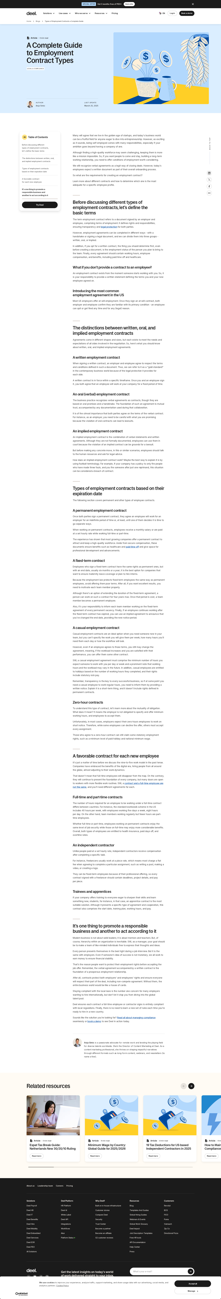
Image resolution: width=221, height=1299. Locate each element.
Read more (36, 1156)
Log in (172, 13)
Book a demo (186, 13)
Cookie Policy (62, 1286)
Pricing (115, 13)
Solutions (47, 13)
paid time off (132, 547)
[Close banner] (192, 4)
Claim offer (129, 4)
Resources (99, 13)
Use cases (63, 13)
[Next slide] (191, 1086)
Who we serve (81, 13)
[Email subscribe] (190, 1271)
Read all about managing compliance (136, 1017)
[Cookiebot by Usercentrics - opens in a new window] (21, 1294)
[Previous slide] (184, 1086)
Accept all (193, 1284)
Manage (191, 1291)
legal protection (109, 227)
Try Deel (40, 205)
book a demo (94, 1021)
